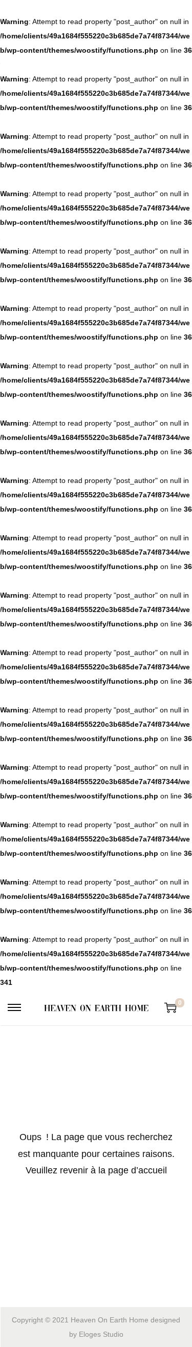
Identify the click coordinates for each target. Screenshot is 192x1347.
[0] (170, 1007)
